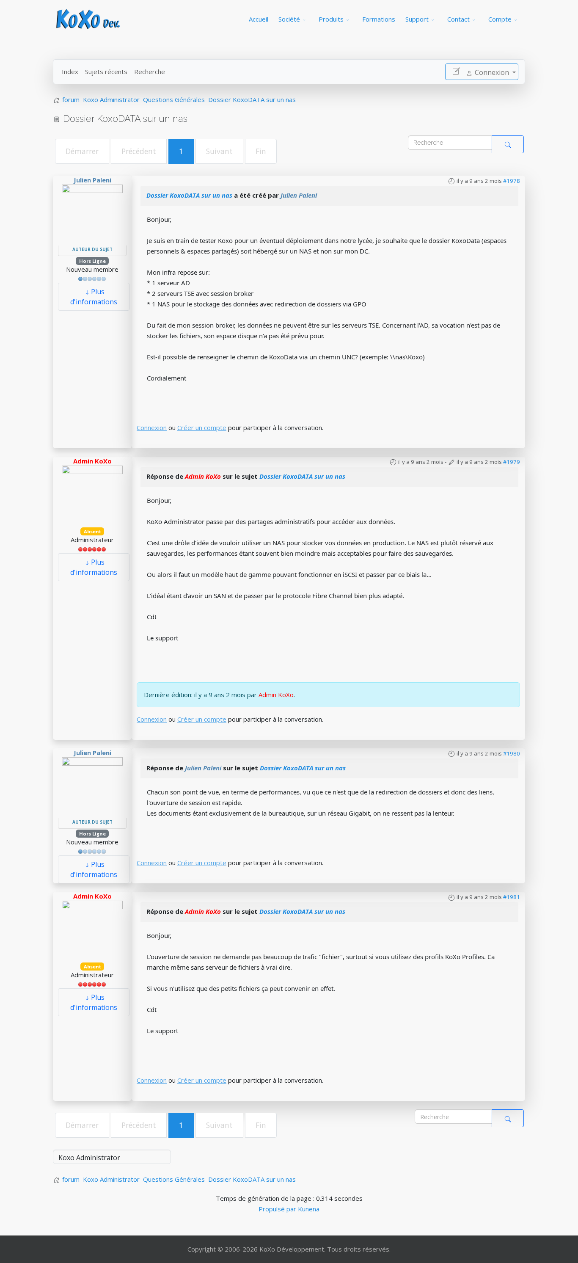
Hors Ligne (92, 261)
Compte (500, 19)
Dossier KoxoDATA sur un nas (189, 195)
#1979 (511, 462)
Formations (378, 19)
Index (70, 71)
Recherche (149, 71)
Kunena (308, 1209)
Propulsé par (278, 1209)
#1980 (511, 753)
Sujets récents (106, 71)
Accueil (258, 19)
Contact (458, 19)
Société (289, 19)
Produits (331, 19)
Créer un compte (201, 427)
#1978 (511, 181)
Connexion (152, 427)
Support (417, 19)
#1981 (511, 897)
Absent (92, 531)
